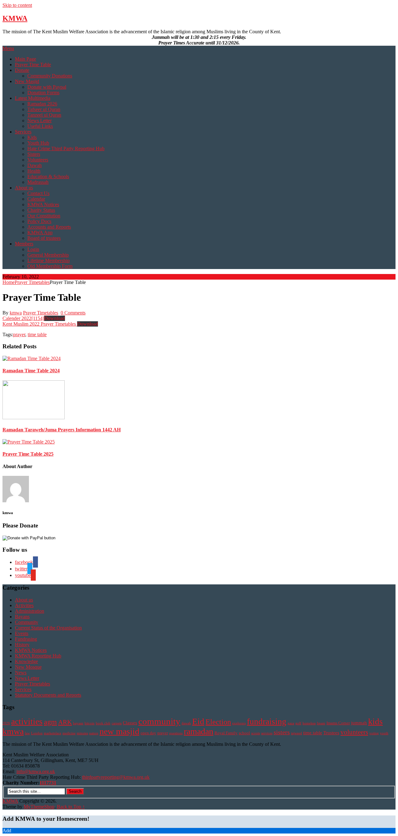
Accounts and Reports (49, 227)
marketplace (52, 733)
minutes (82, 733)
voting (374, 733)
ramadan (198, 731)
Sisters (33, 154)
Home (8, 282)
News (20, 672)
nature (93, 733)
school (244, 733)
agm (50, 722)
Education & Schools (48, 176)
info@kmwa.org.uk (35, 771)
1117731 (47, 782)
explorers (239, 723)
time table (37, 334)
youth (384, 733)
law (27, 733)
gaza (291, 723)
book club (103, 723)
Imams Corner (338, 723)
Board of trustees (44, 238)
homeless (309, 723)
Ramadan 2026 (42, 103)
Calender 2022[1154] (23, 318)
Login (33, 249)
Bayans (22, 616)
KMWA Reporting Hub (38, 655)
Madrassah (38, 182)
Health (33, 171)
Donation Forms (43, 92)
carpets (117, 723)
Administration (29, 611)
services (266, 733)
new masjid (119, 731)
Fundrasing (26, 639)
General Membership (48, 255)
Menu (8, 48)
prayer (19, 334)
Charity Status (41, 210)
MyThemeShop (39, 806)
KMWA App (40, 232)
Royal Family (226, 733)
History (22, 644)
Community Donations (49, 75)
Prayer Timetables (32, 282)
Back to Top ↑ (71, 806)
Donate (22, 70)
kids (375, 721)
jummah (359, 722)
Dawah (34, 165)
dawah (186, 723)
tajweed (296, 733)
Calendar (36, 199)
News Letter (39, 120)
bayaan (78, 723)
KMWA (14, 18)
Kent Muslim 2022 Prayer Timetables (39, 324)
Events (21, 633)
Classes (130, 722)
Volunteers (37, 159)
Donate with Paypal (46, 87)
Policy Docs (39, 221)
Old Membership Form (49, 266)
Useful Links (40, 126)
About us (24, 187)
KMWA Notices (43, 204)
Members (24, 243)
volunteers (354, 732)
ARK (65, 722)
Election (218, 722)
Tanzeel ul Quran (44, 115)
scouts (255, 733)
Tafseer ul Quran (43, 109)
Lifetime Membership (48, 260)
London (37, 733)
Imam (321, 723)
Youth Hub (38, 143)
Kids (32, 137)
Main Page (25, 59)
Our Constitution (43, 215)
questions (176, 733)
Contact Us (38, 193)
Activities (24, 605)
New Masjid (27, 81)
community (159, 721)
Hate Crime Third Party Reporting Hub (65, 148)
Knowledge (26, 661)
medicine (69, 733)
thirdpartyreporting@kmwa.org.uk (116, 777)
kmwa (16, 312)
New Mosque (28, 667)
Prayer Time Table (33, 64)
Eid (198, 721)
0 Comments (73, 312)
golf (298, 723)
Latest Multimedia (32, 98)
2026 (6, 723)
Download (54, 318)
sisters (282, 732)
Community (26, 622)
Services (23, 131)
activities (27, 721)
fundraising (266, 721)
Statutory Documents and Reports (48, 695)
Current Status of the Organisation (48, 627)
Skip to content (17, 5)
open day (148, 733)
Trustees (331, 732)
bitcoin (90, 723)
